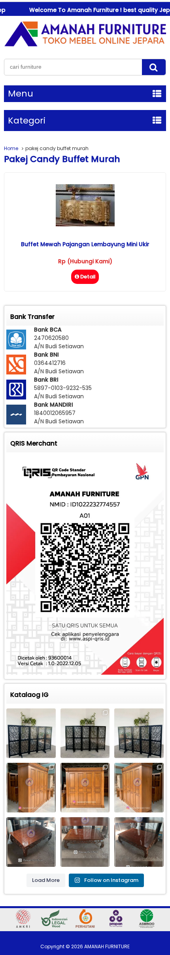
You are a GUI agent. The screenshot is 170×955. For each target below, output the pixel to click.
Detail (88, 276)
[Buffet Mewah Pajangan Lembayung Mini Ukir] (85, 224)
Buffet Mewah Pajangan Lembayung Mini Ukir (85, 244)
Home (11, 148)
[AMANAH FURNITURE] (85, 46)
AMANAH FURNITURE (107, 946)
